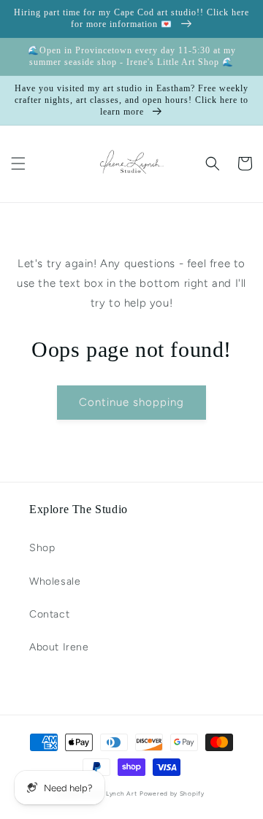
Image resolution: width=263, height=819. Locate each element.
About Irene (59, 647)
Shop (42, 548)
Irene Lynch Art (112, 793)
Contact (49, 614)
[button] (18, 163)
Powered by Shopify (172, 793)
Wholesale (54, 581)
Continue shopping (131, 402)
